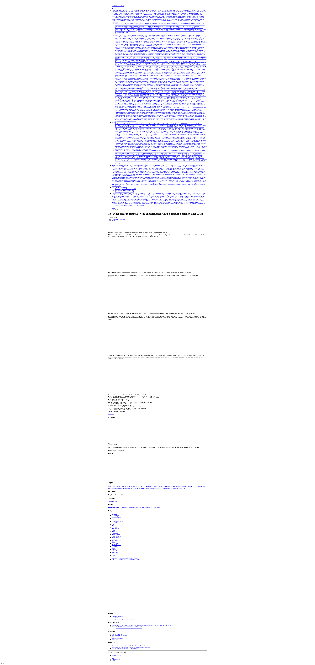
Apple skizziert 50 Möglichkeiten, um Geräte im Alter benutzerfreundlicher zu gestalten (131, 647)
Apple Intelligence (138, 488)
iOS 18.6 (185, 488)
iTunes (113, 542)
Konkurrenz (115, 543)
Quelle (110, 414)
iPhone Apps (115, 533)
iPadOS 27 (119, 486)
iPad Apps (114, 527)
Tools (124, 192)
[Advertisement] (157, 468)
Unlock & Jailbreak (117, 553)
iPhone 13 (155, 488)
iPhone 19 (110, 486)
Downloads (119, 187)
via (113, 414)
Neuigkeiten (115, 546)
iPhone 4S (161, 53)
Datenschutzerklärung (116, 655)
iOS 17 (176, 488)
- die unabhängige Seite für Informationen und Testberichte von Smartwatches (134, 507)
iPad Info (114, 122)
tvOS (143, 486)
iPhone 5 (161, 40)
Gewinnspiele (159, 199)
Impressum (114, 656)
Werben (113, 660)
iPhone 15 (170, 486)
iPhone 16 (181, 488)
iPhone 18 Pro (125, 486)
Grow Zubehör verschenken (118, 625)
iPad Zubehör (115, 528)
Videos (113, 555)
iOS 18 (140, 486)
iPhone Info (159, 16)
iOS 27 (151, 486)
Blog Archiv (111, 494)
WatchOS (165, 488)
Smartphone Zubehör (113, 501)
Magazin (114, 8)
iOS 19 (173, 488)
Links (113, 658)
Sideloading (147, 488)
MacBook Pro (129, 488)
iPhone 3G (160, 99)
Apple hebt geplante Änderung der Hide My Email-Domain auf (125, 648)
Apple (195, 486)
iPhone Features (116, 534)
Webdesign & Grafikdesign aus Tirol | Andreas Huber (123, 619)
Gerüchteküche (115, 522)
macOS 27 (185, 486)
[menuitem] (159, 6)
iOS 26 (148, 486)
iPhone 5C (117, 34)
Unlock (159, 181)
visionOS (160, 488)
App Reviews (115, 515)
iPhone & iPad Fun (116, 531)
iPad (160, 129)
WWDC (115, 486)
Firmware (125, 189)
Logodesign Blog (115, 617)
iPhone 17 (190, 486)
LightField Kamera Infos (117, 634)
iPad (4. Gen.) (118, 164)
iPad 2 (161, 143)
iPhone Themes (116, 537)
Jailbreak (158, 170)
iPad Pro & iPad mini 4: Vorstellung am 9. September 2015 (129, 626)
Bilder (113, 520)
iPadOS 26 (156, 486)
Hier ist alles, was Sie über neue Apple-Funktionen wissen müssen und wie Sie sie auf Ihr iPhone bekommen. (149, 625)
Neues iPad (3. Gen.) (161, 156)
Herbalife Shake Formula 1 (117, 638)
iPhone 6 (160, 28)
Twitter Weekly (116, 552)
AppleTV (114, 518)
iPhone (123, 488)
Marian (113, 220)
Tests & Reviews (116, 551)
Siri (112, 488)
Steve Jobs (175, 486)
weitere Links (115, 639)
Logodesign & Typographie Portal (119, 635)
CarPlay (137, 486)
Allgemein (112, 219)
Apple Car (169, 488)
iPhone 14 (200, 486)
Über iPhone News (116, 659)
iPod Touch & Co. (116, 540)
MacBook (115, 488)
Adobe (151, 488)
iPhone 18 (161, 486)
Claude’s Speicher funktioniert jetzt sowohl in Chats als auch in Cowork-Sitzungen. (130, 645)
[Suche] (8, 663)
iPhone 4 (160, 69)
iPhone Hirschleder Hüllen (117, 616)
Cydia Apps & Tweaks (117, 521)
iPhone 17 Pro (131, 486)
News (113, 548)
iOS (146, 486)
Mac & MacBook (120, 219)
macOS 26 (166, 486)
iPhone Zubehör (116, 539)
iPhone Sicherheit (116, 536)
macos (119, 488)
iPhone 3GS (161, 84)
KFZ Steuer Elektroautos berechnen (119, 637)
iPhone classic (160, 114)
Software (114, 549)
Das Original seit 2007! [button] (118, 6)
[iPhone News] (157, 2)
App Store (180, 486)
